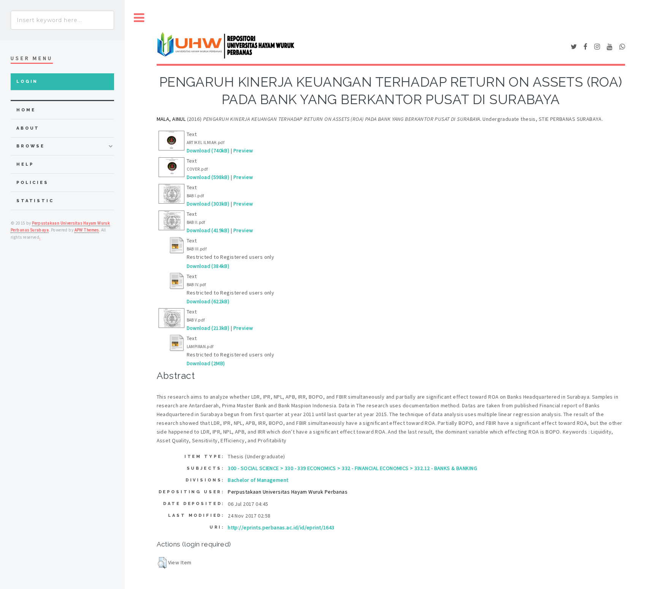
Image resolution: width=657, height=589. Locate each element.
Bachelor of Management (258, 480)
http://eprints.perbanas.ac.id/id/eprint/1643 (281, 527)
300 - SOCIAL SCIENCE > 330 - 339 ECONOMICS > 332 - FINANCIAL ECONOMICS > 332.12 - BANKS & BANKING (352, 468)
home (25, 110)
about (28, 128)
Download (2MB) (206, 363)
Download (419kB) (208, 230)
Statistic (35, 200)
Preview (243, 150)
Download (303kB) (208, 203)
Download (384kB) (208, 266)
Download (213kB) (208, 328)
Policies (32, 182)
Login (27, 81)
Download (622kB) (208, 301)
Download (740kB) (208, 150)
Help (24, 164)
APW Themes (87, 230)
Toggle (139, 18)
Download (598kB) (208, 177)
